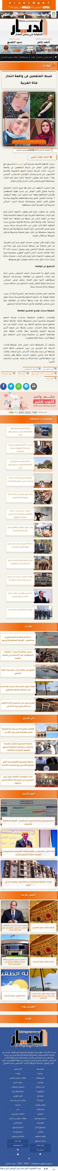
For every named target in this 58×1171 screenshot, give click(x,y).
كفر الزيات (49, 379)
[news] (34, 3)
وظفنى (40, 1132)
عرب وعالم (40, 1087)
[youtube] (38, 3)
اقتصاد (40, 1083)
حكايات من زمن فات (18, 1101)
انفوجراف (40, 1123)
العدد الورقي (18, 1096)
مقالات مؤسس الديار (17, 1119)
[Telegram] (26, 386)
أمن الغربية (48, 369)
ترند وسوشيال (40, 1119)
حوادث (32, 57)
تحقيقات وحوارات (18, 1087)
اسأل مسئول (40, 1141)
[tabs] (10, 3)
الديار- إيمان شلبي (40, 157)
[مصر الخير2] (29, 403)
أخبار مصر (48, 57)
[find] (19, 3)
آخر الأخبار (28, 718)
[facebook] (48, 3)
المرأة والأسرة (18, 1092)
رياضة (40, 57)
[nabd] (29, 3)
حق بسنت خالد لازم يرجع (43, 374)
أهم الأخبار (28, 794)
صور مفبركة (7, 374)
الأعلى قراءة (28, 895)
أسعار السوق (18, 1128)
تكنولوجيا (40, 1092)
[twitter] (43, 3)
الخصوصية (17, 1146)
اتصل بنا (40, 1150)
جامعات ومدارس (18, 1114)
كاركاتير (40, 1114)
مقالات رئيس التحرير (10, 57)
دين (17, 1110)
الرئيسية (40, 1069)
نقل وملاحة (17, 1132)
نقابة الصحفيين (18, 1137)
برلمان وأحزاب (40, 1105)
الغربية (19, 164)
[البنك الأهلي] (29, 15)
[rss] (24, 3)
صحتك (18, 1105)
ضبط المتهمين (31, 369)
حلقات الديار (17, 1083)
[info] (14, 3)
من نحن (18, 1141)
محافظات (40, 1110)
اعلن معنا (40, 1146)
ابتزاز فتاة (22, 374)
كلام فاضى (18, 1123)
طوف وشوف (40, 1137)
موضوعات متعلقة (41, 419)
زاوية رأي (40, 1096)
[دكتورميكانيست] (29, 49)
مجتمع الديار (40, 1128)
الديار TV (40, 1101)
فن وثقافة (24, 57)
